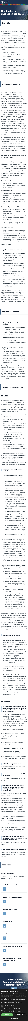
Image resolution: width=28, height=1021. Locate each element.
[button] (14, 1018)
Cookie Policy (19, 1002)
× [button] (26, 990)
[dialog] (14, 1005)
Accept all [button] (7, 1014)
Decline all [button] (20, 1014)
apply (14, 989)
